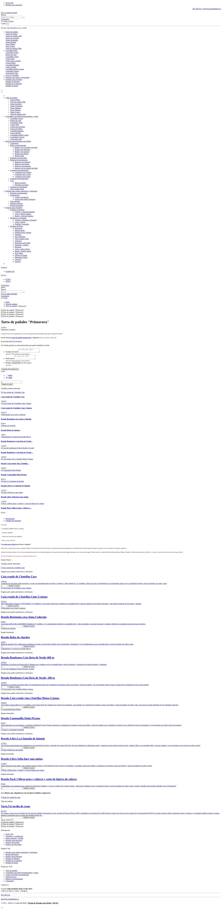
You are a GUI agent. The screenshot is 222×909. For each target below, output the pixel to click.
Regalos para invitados (14, 208)
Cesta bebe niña (16, 139)
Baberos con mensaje (22, 162)
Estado (3, 560)
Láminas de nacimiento (18, 187)
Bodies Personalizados (14, 857)
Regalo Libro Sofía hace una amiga (14, 497)
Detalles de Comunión (14, 84)
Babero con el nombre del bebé (26, 168)
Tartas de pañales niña (14, 36)
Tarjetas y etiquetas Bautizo (25, 212)
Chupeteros (14, 143)
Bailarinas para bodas (22, 243)
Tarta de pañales (11, 98)
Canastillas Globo (12, 57)
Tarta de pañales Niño (14, 48)
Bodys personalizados (18, 145)
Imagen (8, 363)
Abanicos (18, 241)
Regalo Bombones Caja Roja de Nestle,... (17, 452)
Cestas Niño (10, 59)
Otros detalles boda (22, 239)
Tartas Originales (12, 40)
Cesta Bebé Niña (12, 73)
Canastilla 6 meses (12, 71)
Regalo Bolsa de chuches (10, 430)
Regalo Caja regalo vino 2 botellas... (15, 464)
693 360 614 (197, 9)
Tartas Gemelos (16, 104)
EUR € (8, 279)
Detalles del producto (13, 521)
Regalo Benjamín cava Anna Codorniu (16, 419)
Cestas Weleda (11, 67)
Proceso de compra (12, 842)
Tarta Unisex (10, 46)
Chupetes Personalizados (19, 179)
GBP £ (8, 281)
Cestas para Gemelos (13, 61)
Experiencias (15, 195)
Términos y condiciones (14, 836)
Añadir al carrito (7, 384)
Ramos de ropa (11, 55)
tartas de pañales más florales (21, 337)
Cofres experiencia (21, 197)
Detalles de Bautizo (13, 82)
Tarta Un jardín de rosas (15, 806)
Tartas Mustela (11, 42)
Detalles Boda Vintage (23, 233)
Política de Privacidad (13, 845)
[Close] (2, 92)
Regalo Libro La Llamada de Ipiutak (15, 486)
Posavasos (18, 228)
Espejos (17, 262)
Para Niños (19, 253)
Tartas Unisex (15, 112)
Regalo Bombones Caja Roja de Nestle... (16, 441)
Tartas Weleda (15, 110)
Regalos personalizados (18, 193)
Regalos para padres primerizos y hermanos (21, 191)
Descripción (10, 519)
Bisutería (18, 247)
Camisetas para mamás (23, 172)
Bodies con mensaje (22, 152)
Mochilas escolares (22, 185)
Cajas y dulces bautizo (23, 214)
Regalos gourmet (16, 203)
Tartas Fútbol (15, 100)
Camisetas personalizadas (19, 170)
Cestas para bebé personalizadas (17, 875)
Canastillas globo (16, 123)
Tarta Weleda (10, 44)
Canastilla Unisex (16, 118)
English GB (10, 271)
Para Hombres (20, 237)
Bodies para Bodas (22, 154)
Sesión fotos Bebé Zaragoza (25, 199)
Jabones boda (20, 230)
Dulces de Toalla (21, 255)
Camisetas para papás (22, 177)
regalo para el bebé (9, 544)
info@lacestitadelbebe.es (212, 9)
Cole (12, 181)
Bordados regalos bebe (18, 158)
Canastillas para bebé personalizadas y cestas (22, 116)
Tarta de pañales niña (18, 102)
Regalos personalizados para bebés (18, 141)
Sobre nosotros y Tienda (14, 838)
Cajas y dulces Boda (22, 249)
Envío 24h (9, 3)
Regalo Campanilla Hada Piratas (14, 475)
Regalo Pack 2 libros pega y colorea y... (16, 508)
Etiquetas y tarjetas (21, 245)
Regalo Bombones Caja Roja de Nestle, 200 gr (28, 677)
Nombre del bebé (12, 352)
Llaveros (18, 259)
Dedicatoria (10, 358)
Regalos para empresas (14, 5)
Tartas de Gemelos (12, 38)
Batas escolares (20, 183)
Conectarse (5, 285)
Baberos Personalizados (19, 160)
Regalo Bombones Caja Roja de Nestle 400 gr (27, 657)
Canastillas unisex (12, 53)
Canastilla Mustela (12, 65)
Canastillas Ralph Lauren (15, 69)
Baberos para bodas (22, 164)
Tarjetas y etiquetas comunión (25, 220)
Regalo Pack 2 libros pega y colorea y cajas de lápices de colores (39, 779)
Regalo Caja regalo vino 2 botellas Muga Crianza (30, 698)
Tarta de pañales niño (18, 114)
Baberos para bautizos (23, 166)
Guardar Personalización (10, 369)
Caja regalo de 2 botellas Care (13, 397)
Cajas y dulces (20, 222)
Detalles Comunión (22, 224)
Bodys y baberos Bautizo (24, 216)
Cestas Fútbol (10, 63)
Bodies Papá (19, 156)
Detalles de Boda (12, 86)
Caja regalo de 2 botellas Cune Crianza (16, 408)
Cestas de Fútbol (16, 129)
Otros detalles (15, 201)
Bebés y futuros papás (23, 251)
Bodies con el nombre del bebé (26, 148)
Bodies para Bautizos (22, 150)
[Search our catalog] (24, 17)
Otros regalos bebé (17, 189)
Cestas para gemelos (17, 127)
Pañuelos (18, 235)
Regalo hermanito (16, 206)
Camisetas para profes (23, 174)
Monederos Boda (21, 257)
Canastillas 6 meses (17, 137)
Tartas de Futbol (11, 34)
